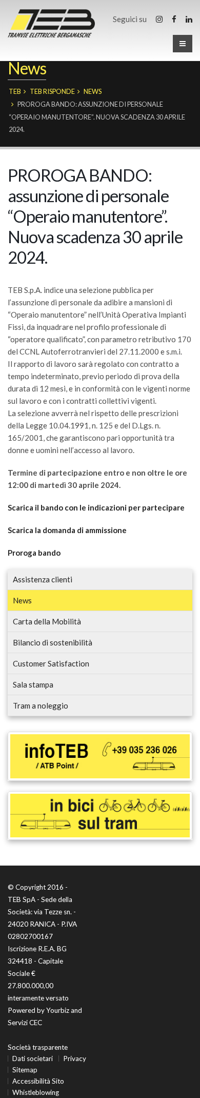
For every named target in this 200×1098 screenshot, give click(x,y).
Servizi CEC (25, 1022)
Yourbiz (57, 1010)
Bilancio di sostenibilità (52, 642)
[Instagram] (159, 19)
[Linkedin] (189, 19)
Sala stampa (33, 684)
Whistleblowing (35, 1092)
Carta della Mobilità (47, 621)
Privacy (74, 1058)
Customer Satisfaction (51, 663)
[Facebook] (174, 19)
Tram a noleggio (40, 705)
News (93, 91)
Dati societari (32, 1058)
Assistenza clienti (42, 579)
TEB (15, 91)
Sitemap (24, 1070)
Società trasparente (38, 1047)
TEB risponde (52, 91)
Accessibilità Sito (38, 1081)
